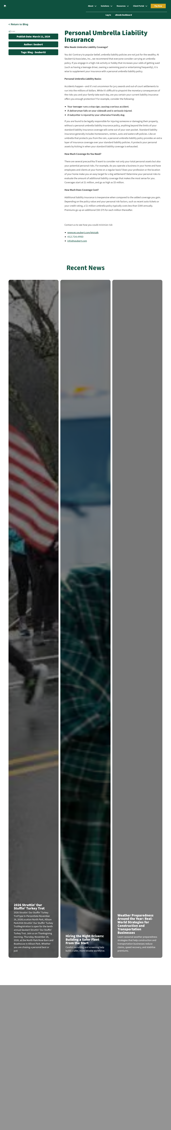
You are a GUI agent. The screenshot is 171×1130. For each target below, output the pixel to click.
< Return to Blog (18, 24)
